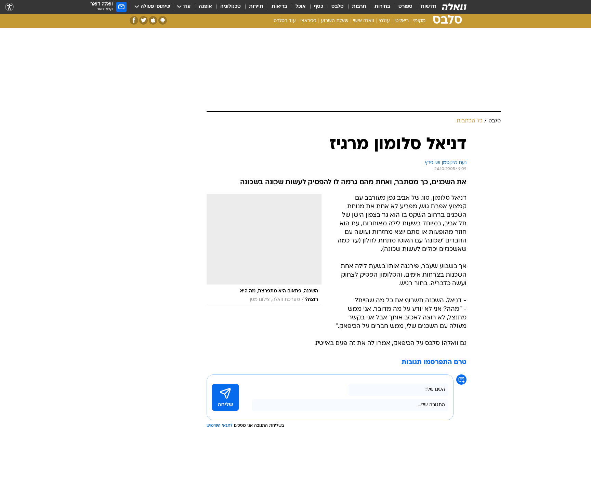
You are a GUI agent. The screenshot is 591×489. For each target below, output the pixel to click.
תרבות (359, 6)
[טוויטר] (143, 20)
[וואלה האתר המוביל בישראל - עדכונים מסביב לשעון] (454, 6)
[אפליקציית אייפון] (153, 20)
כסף (318, 6)
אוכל (301, 6)
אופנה (205, 6)
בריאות (279, 6)
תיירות (256, 6)
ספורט (405, 6)
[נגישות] (9, 7)
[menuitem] (424, 7)
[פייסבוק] (134, 20)
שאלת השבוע (335, 21)
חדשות (428, 6)
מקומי (419, 21)
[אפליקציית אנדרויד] (162, 20)
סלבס (337, 6)
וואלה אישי (363, 21)
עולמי (384, 21)
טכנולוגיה (230, 6)
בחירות (382, 6)
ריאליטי (401, 21)
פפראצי (308, 21)
